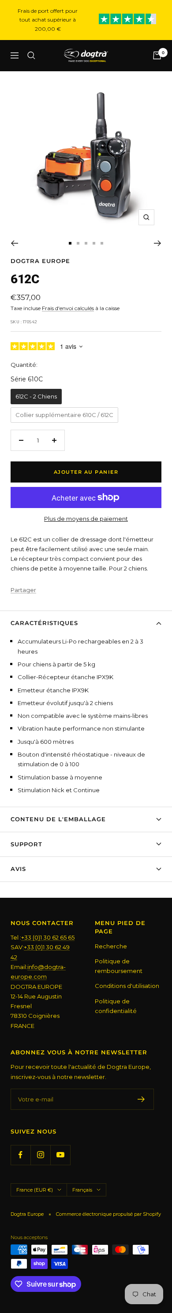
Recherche (111, 946)
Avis (18, 868)
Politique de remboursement (118, 966)
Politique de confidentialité (116, 1006)
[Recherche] (31, 55)
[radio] (36, 396)
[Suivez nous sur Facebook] (20, 1155)
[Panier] (157, 55)
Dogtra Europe (40, 260)
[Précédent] (14, 243)
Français (82, 1190)
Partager (23, 589)
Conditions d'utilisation (127, 985)
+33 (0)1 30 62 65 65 (48, 937)
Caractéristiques (44, 622)
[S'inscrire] (141, 1099)
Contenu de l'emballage (58, 819)
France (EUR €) (34, 1190)
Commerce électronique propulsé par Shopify (108, 1214)
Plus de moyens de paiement (86, 518)
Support (26, 844)
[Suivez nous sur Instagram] (40, 1155)
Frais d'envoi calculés (68, 308)
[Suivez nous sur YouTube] (60, 1155)
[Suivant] (157, 243)
